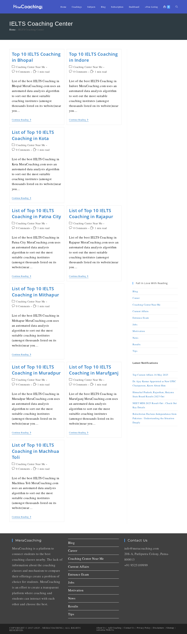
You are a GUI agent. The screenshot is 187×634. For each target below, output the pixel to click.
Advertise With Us (105, 629)
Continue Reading (21, 119)
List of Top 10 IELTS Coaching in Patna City (36, 213)
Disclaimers (158, 627)
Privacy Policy (144, 627)
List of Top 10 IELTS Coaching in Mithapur (35, 292)
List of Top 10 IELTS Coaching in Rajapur (91, 213)
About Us (101, 627)
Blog (135, 291)
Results (137, 344)
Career (136, 298)
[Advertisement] (155, 103)
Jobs (135, 324)
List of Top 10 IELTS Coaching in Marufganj (94, 370)
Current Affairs (141, 311)
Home (12, 29)
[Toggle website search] (176, 6)
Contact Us (129, 627)
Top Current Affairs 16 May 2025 (150, 374)
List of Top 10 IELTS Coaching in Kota (33, 135)
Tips (135, 351)
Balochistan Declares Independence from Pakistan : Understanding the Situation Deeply (154, 418)
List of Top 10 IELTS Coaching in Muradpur (36, 370)
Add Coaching (115, 627)
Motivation (139, 331)
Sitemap (170, 627)
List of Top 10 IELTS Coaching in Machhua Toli (35, 451)
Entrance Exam (141, 317)
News (135, 337)
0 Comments (23, 71)
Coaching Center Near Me (30, 67)
